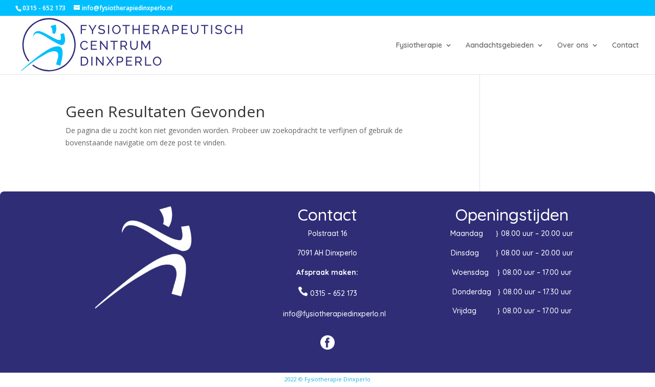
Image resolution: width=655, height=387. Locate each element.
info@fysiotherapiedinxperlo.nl (334, 313)
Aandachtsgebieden (500, 45)
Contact (625, 45)
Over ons (572, 45)
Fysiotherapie (419, 45)
